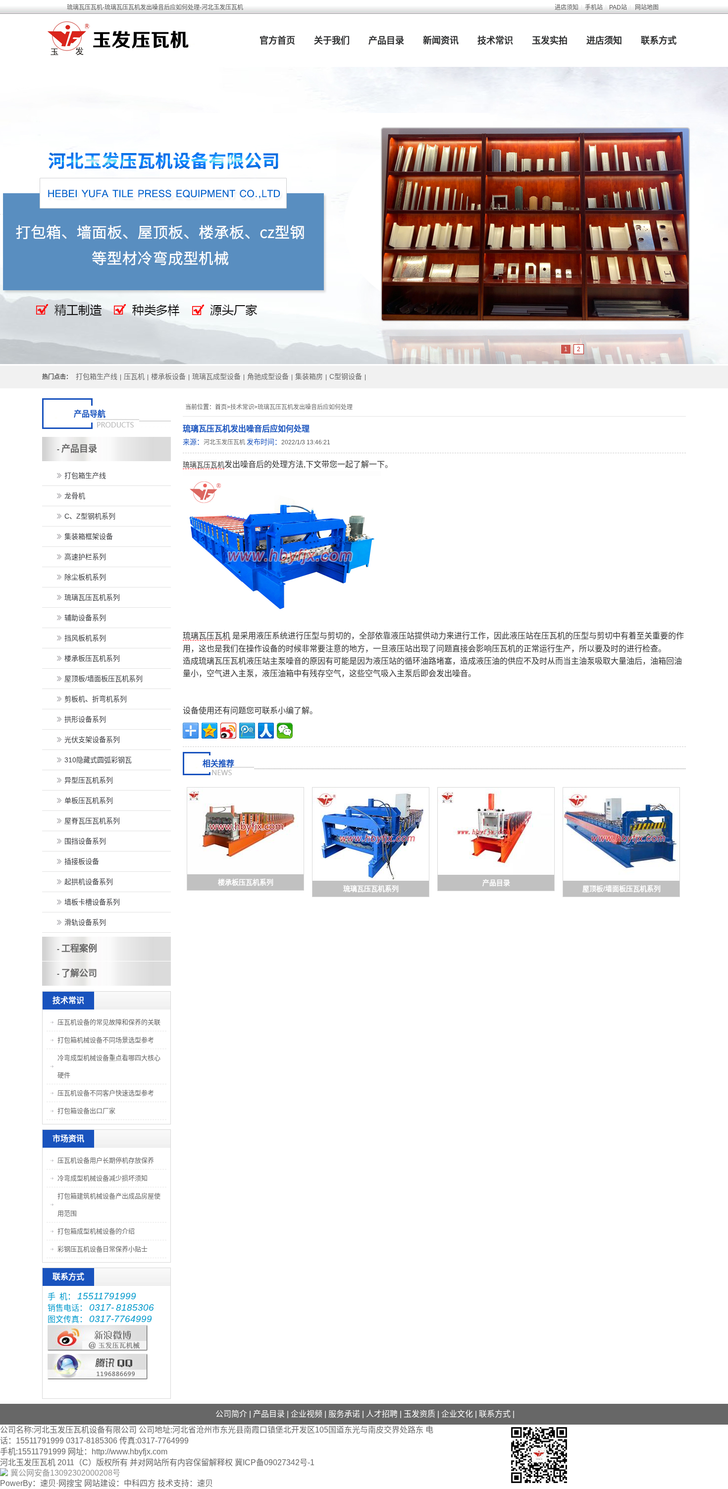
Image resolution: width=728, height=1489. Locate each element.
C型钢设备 (345, 376)
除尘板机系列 (85, 577)
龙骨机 (74, 496)
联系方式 (658, 41)
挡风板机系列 (85, 638)
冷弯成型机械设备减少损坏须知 (102, 1178)
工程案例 (79, 949)
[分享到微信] (285, 731)
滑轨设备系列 (85, 922)
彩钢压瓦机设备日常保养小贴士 (102, 1249)
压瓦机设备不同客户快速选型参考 (105, 1093)
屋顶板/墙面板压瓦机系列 (621, 889)
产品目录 (386, 41)
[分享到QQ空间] (209, 731)
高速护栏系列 (85, 557)
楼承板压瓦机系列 (245, 882)
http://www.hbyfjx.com (129, 1451)
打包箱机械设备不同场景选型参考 (105, 1040)
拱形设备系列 (85, 719)
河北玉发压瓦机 (224, 442)
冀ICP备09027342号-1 (274, 1462)
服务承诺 (344, 1414)
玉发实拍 (550, 41)
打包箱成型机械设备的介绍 (96, 1231)
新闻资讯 (441, 41)
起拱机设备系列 (88, 882)
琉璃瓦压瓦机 (203, 465)
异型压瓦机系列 (88, 780)
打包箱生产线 (96, 376)
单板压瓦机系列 (88, 800)
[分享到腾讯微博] (247, 731)
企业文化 (457, 1414)
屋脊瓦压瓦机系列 (92, 821)
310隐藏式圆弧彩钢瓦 (98, 760)
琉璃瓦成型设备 (216, 376)
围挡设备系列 (85, 841)
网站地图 (647, 7)
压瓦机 (134, 376)
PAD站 (618, 7)
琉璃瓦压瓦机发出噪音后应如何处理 (305, 407)
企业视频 (306, 1414)
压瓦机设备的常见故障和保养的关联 (108, 1022)
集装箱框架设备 (88, 536)
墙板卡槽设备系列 (92, 902)
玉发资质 (419, 1414)
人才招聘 (382, 1414)
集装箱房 (309, 376)
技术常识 (495, 41)
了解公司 (79, 973)
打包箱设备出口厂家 (86, 1111)
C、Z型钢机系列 (89, 516)
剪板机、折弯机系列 (95, 699)
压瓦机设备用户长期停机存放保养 (105, 1160)
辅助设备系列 (85, 618)
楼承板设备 (168, 376)
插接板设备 (81, 861)
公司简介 (231, 1414)
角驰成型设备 (268, 376)
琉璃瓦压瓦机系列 (371, 889)
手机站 (594, 7)
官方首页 (277, 41)
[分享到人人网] (266, 731)
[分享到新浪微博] (228, 731)
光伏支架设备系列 (92, 740)
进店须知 (566, 7)
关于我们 (332, 41)
